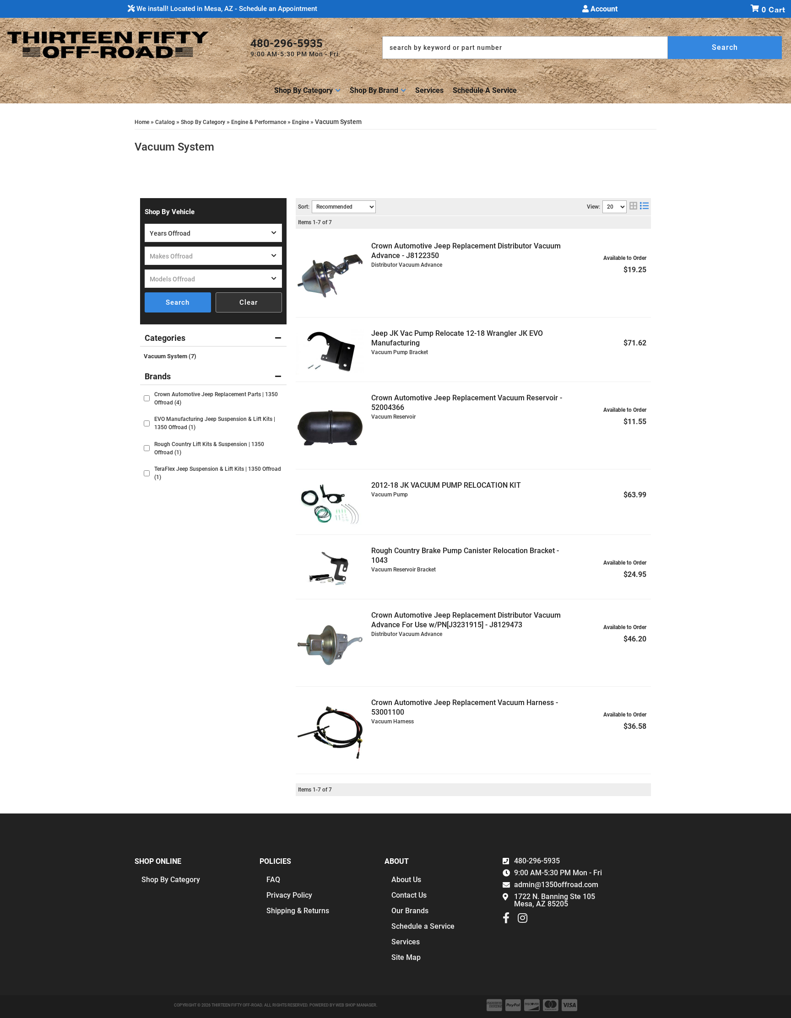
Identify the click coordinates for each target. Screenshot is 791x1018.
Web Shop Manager (356, 1005)
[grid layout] (633, 206)
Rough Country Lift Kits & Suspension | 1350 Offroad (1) (209, 448)
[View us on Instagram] (522, 920)
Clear (248, 302)
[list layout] (644, 206)
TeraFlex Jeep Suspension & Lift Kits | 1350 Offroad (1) (217, 473)
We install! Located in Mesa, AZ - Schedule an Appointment (226, 9)
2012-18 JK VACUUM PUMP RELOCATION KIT (446, 485)
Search (178, 302)
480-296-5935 (537, 861)
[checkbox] (147, 398)
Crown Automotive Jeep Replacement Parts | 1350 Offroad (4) (216, 398)
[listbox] (213, 233)
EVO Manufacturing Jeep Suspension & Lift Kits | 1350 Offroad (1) (214, 423)
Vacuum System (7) (170, 356)
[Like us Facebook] (506, 920)
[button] (582, 47)
